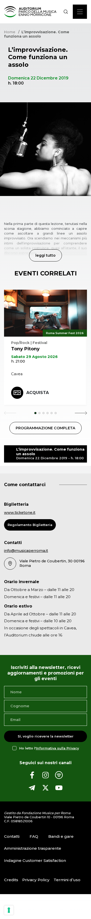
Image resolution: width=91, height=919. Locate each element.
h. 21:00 (18, 361)
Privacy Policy (36, 879)
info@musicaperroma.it (26, 550)
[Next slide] (81, 413)
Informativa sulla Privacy (57, 748)
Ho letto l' (49, 748)
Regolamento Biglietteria (30, 525)
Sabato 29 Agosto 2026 (34, 356)
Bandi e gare (61, 836)
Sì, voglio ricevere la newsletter (46, 736)
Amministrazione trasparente (32, 848)
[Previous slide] (10, 413)
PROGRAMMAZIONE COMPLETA (45, 428)
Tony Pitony (25, 348)
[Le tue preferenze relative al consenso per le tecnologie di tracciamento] (9, 910)
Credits (11, 879)
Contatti (11, 836)
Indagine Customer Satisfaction (35, 860)
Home (9, 32)
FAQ (34, 836)
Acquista (37, 392)
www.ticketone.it (19, 512)
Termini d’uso (67, 879)
